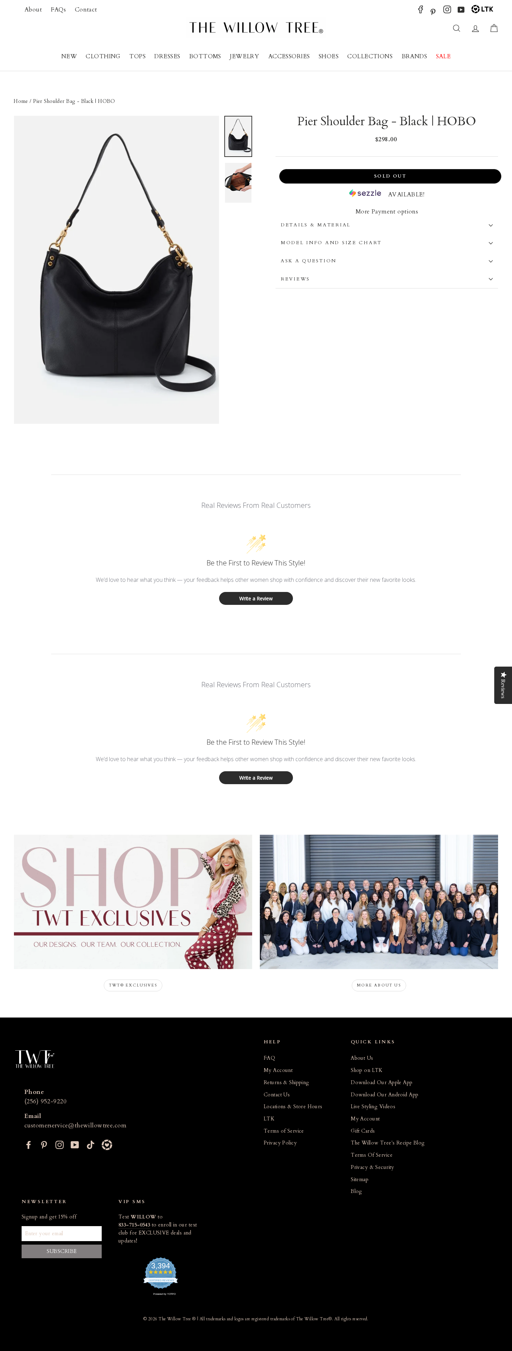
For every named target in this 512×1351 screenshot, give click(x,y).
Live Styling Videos (373, 1106)
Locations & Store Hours (293, 1106)
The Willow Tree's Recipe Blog (388, 1143)
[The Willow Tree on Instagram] (447, 11)
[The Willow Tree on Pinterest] (432, 11)
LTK (269, 1119)
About (33, 10)
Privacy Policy (280, 1143)
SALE (443, 56)
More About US (379, 985)
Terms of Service (284, 1131)
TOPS (137, 56)
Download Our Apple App (381, 1082)
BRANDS (414, 56)
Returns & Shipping (286, 1082)
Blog (356, 1191)
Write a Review (256, 598)
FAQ (269, 1058)
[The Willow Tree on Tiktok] (90, 1144)
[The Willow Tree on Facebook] (420, 11)
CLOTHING (103, 56)
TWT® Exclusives (133, 985)
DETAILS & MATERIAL (316, 225)
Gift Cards (363, 1131)
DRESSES (167, 56)
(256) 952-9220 (45, 1101)
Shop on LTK (367, 1070)
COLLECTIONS (370, 56)
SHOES (329, 56)
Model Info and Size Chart (331, 243)
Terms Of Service (372, 1155)
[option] (116, 270)
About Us (362, 1058)
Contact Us (277, 1094)
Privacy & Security (372, 1167)
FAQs (58, 10)
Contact (86, 10)
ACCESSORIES (289, 56)
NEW (69, 56)
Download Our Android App (384, 1094)
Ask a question (308, 261)
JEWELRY (244, 56)
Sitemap (360, 1179)
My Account (278, 1070)
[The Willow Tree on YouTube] (461, 11)
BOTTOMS (205, 56)
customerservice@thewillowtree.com (75, 1125)
